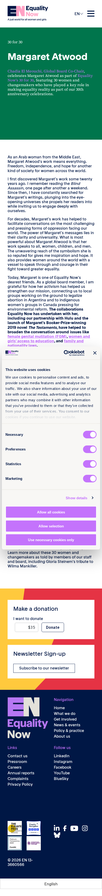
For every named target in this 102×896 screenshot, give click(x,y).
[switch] (90, 449)
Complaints (18, 778)
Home (59, 708)
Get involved (65, 719)
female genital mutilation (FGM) (37, 336)
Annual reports (21, 773)
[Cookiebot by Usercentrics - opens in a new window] (64, 353)
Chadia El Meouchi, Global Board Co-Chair (46, 71)
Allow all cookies (51, 512)
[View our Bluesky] (58, 835)
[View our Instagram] (86, 828)
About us (62, 736)
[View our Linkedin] (58, 828)
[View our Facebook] (66, 828)
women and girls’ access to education (49, 338)
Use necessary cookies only (51, 540)
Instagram (63, 761)
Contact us (18, 756)
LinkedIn (62, 756)
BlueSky (61, 778)
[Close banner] (95, 353)
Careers (15, 767)
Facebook (62, 767)
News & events (67, 725)
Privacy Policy (20, 784)
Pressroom (17, 761)
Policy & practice (69, 730)
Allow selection (51, 526)
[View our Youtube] (75, 828)
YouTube (62, 773)
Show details (76, 498)
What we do (64, 713)
